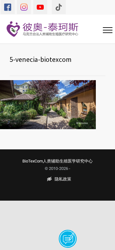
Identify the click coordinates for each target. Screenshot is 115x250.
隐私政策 (63, 179)
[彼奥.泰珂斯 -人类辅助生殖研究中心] (46, 29)
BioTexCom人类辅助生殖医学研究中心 (57, 161)
